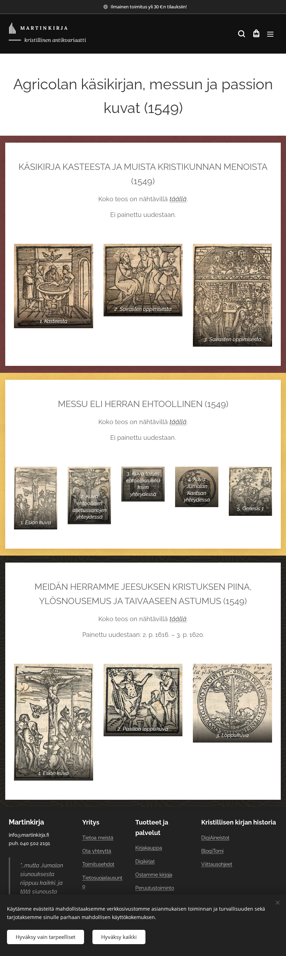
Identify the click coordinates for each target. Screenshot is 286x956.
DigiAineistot (215, 838)
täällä (178, 199)
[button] (241, 34)
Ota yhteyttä (96, 851)
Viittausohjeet (216, 864)
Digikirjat (145, 861)
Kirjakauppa (148, 848)
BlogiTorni (212, 851)
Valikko (270, 34)
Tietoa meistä (97, 838)
